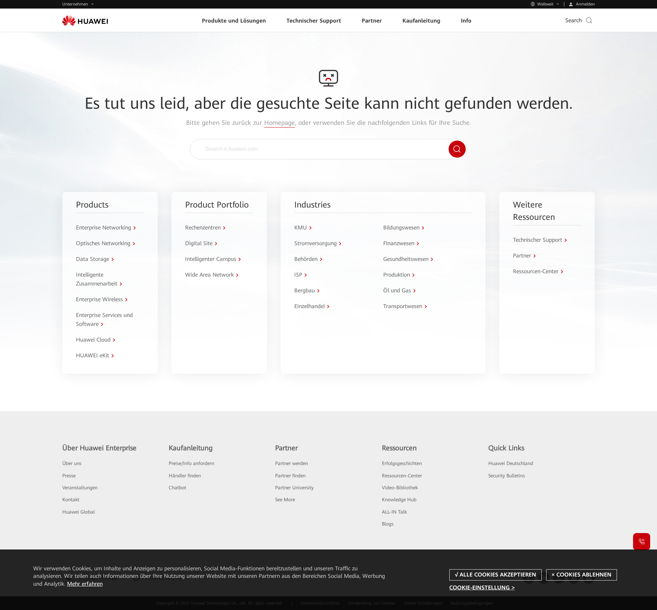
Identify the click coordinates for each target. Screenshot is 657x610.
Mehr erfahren (85, 584)
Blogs (388, 524)
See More (285, 499)
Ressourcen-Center (402, 475)
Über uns (71, 463)
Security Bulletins (506, 475)
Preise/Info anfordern (191, 463)
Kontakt (70, 499)
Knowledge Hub (399, 499)
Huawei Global (78, 512)
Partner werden (291, 463)
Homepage (279, 122)
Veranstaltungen (80, 487)
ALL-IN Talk (394, 512)
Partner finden (290, 475)
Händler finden (185, 475)
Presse (69, 475)
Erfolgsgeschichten (402, 463)
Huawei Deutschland (510, 463)
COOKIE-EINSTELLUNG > (482, 587)
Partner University (294, 487)
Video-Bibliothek (400, 487)
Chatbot (177, 487)
